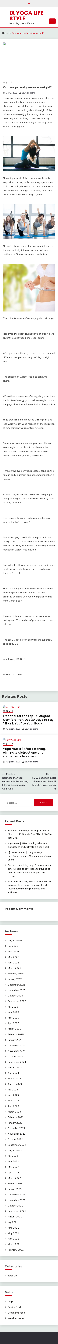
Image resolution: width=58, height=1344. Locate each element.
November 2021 (16, 1200)
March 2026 (14, 967)
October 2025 (15, 995)
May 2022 (13, 1166)
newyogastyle (28, 92)
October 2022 (15, 1139)
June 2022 (13, 1161)
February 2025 (16, 1034)
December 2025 (16, 984)
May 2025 (13, 1017)
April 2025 (13, 1023)
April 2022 (13, 1172)
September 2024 (17, 1061)
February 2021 (16, 1249)
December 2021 (16, 1194)
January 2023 (15, 1122)
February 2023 (16, 1117)
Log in (11, 1301)
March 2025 (14, 1028)
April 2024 (13, 1072)
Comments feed (16, 1312)
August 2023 (15, 1083)
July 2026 (13, 945)
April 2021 (13, 1238)
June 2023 (13, 1095)
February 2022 (16, 1183)
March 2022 (14, 1177)
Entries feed (14, 1307)
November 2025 (16, 990)
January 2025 (15, 1039)
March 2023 (14, 1111)
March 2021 (14, 1244)
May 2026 (13, 956)
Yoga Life (8, 82)
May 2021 (13, 1233)
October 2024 (15, 1056)
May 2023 (13, 1100)
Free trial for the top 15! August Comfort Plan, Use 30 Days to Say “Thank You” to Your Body (28, 720)
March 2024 (14, 1078)
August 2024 (15, 1067)
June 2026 (13, 951)
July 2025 (13, 1006)
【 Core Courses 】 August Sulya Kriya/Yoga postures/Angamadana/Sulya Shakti (29, 856)
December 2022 (16, 1128)
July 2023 (13, 1089)
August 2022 (15, 1150)
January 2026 (15, 979)
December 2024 (16, 1045)
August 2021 (15, 1216)
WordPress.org (16, 1318)
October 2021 (15, 1205)
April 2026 (13, 962)
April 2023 (13, 1106)
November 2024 (16, 1050)
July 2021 (13, 1222)
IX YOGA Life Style (26, 15)
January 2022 (15, 1188)
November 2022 (16, 1133)
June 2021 (13, 1227)
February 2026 (16, 973)
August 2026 (15, 940)
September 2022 (17, 1144)
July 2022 (13, 1155)
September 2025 (17, 1001)
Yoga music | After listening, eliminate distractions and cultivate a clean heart (24, 752)
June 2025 (13, 1012)
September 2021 (17, 1210)
